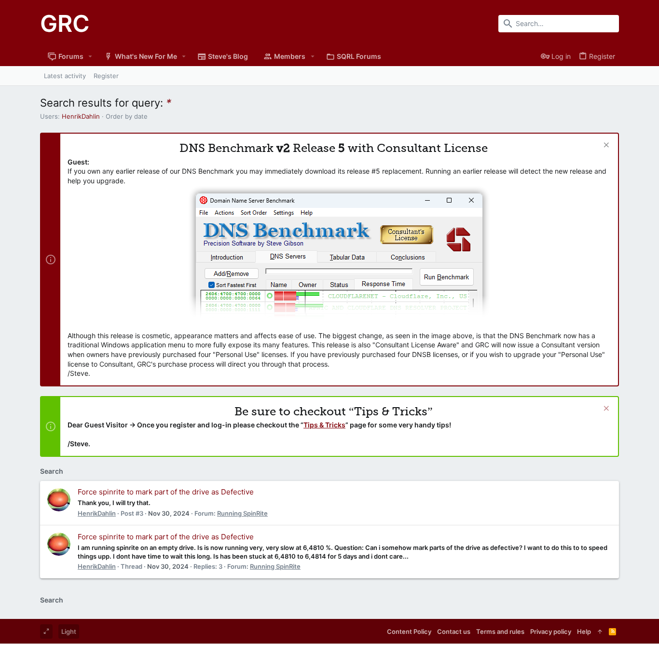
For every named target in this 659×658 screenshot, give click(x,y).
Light (68, 631)
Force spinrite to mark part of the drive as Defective (166, 491)
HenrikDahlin (81, 116)
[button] (90, 56)
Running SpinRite (242, 513)
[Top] (600, 631)
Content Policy (409, 631)
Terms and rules (500, 631)
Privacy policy (550, 631)
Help (584, 631)
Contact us (453, 631)
